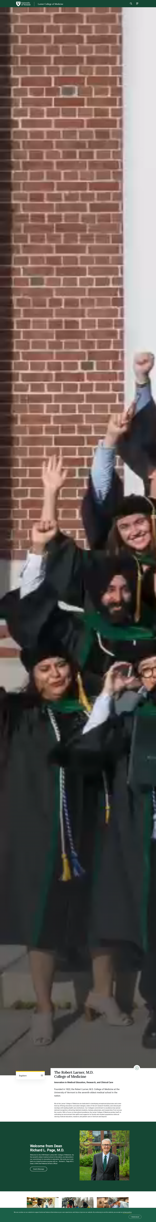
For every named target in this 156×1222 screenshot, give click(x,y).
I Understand (135, 1217)
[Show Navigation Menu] (137, 3)
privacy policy (127, 1212)
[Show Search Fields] (131, 3)
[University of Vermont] (15, 6)
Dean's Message (38, 1169)
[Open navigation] (42, 1075)
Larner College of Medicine (50, 4)
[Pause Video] (137, 1068)
